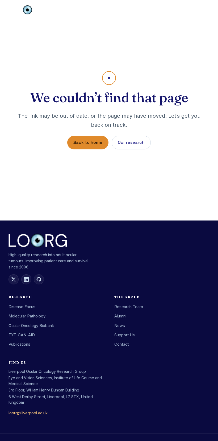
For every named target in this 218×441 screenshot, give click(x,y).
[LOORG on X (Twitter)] (14, 279)
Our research (131, 142)
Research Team (128, 306)
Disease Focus (22, 306)
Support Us (124, 335)
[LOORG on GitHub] (39, 279)
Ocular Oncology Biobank (31, 325)
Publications (19, 344)
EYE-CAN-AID (22, 335)
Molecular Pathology (27, 316)
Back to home (87, 142)
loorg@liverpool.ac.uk (28, 413)
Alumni (120, 316)
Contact (121, 344)
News (119, 325)
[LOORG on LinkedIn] (26, 279)
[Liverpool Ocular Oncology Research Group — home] (28, 9)
